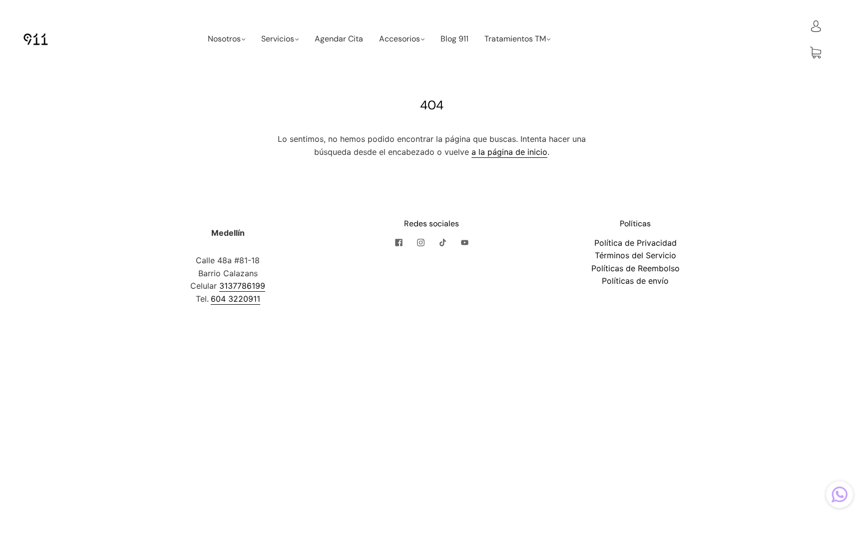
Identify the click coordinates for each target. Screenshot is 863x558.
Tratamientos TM (515, 39)
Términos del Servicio (635, 255)
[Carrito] (815, 52)
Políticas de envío (635, 281)
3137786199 (242, 286)
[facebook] (399, 243)
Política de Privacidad (635, 243)
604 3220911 (235, 299)
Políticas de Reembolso (635, 268)
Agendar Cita (339, 39)
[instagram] (421, 243)
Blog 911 (454, 39)
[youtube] (464, 243)
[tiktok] (442, 243)
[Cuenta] (816, 25)
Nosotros (224, 39)
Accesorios (399, 39)
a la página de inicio (509, 152)
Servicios (277, 39)
